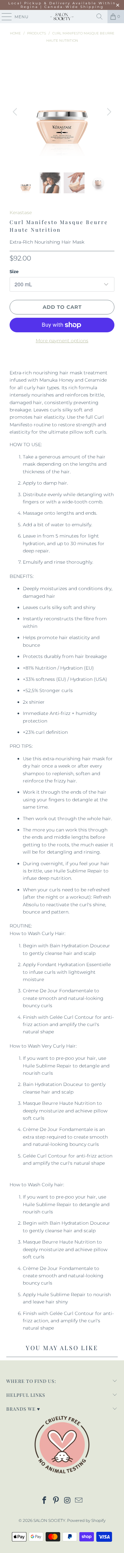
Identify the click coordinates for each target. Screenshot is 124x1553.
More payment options (62, 341)
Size (14, 271)
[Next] (108, 111)
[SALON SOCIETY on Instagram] (67, 1501)
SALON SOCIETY (49, 1520)
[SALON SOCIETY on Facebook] (45, 1501)
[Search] (99, 16)
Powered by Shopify (86, 1520)
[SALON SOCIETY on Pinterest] (56, 1501)
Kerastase (21, 212)
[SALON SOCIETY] (62, 16)
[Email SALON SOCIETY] (79, 1501)
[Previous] (15, 111)
